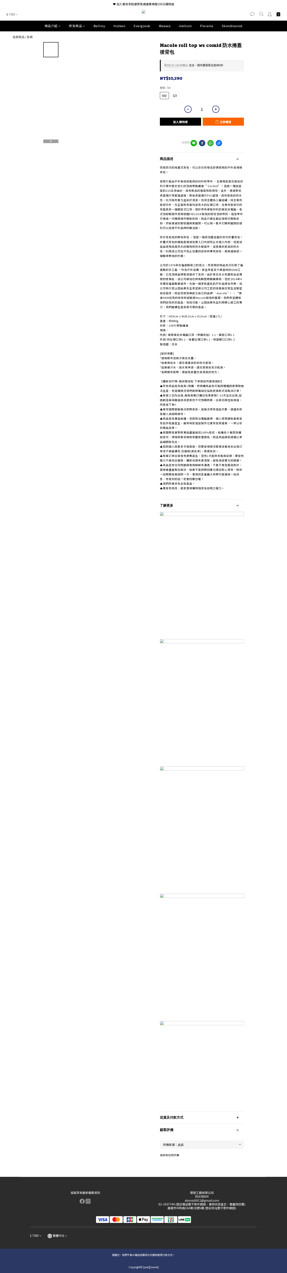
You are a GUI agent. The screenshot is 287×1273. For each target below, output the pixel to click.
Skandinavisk (232, 26)
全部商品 (18, 37)
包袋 (30, 37)
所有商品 (75, 26)
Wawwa (165, 26)
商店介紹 (51, 26)
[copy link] (219, 143)
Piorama (206, 26)
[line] (194, 143)
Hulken (119, 26)
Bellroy (99, 26)
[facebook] (202, 143)
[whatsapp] (210, 143)
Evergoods (142, 26)
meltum (185, 26)
